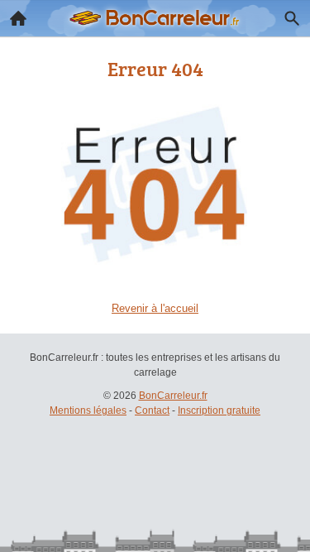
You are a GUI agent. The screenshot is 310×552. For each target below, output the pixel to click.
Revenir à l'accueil (155, 308)
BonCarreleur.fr (173, 395)
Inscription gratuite (219, 410)
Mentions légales (88, 410)
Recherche (292, 18)
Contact (152, 410)
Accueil (18, 18)
